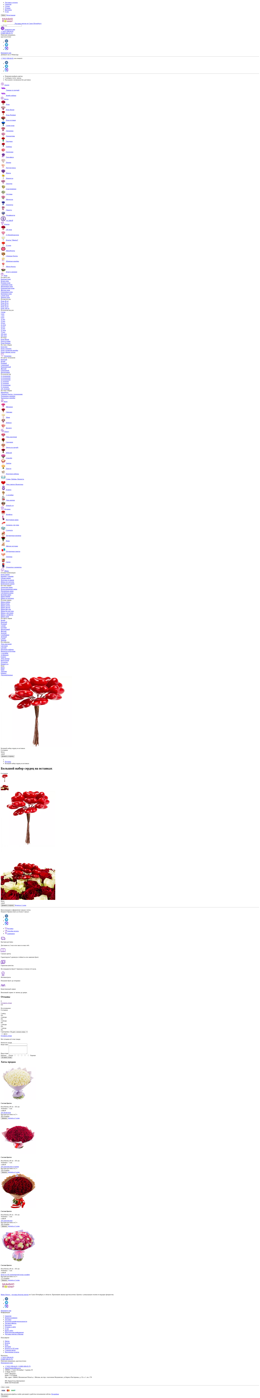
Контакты (8, 10)
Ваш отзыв (4, 1053)
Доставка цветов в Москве (14, 1334)
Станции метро (10, 1350)
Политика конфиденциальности (16, 1321)
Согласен (4, 1396)
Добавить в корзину (8, 756)
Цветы (7, 1341)
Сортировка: (5, 1032)
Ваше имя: (4, 1044)
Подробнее (55, 1394)
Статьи (7, 6)
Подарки (8, 1346)
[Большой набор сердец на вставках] (28, 844)
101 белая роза (6, 1112)
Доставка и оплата (11, 2)
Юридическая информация (14, 1332)
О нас (7, 11)
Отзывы (7, 8)
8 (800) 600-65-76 (7, 33)
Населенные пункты (12, 1352)
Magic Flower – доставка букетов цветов (15, 1294)
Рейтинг (4, 1055)
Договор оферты (10, 1323)
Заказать (4, 1118)
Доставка (10, 928)
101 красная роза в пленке (10, 1166)
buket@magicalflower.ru (13, 1368)
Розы (6, 1345)
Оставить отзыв (6, 1003)
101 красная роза (6, 1220)
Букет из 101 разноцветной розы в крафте (15, 1274)
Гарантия (8, 4)
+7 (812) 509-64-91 (7, 31)
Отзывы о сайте (10, 1327)
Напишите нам (6, 53)
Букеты (7, 1343)
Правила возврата (11, 1318)
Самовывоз (11, 933)
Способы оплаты (13, 931)
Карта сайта (9, 1330)
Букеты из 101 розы (11, 1348)
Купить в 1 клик (20, 905)
